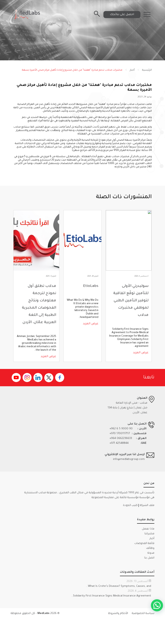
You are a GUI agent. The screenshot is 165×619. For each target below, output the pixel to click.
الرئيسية (147, 70)
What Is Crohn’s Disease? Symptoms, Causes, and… (118, 586)
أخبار (132, 70)
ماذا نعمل (148, 528)
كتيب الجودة (130, 505)
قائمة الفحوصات (144, 543)
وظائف (150, 548)
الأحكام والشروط (118, 613)
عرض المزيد (140, 352)
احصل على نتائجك (122, 14)
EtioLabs (90, 286)
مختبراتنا (149, 533)
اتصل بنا (149, 557)
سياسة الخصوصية (143, 613)
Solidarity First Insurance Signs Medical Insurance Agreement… (111, 595)
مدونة (150, 553)
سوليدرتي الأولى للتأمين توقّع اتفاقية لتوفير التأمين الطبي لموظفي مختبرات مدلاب (130, 300)
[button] (157, 605)
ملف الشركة (147, 505)
